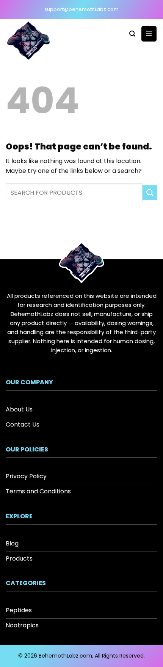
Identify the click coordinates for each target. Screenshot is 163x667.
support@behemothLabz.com (81, 9)
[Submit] (150, 192)
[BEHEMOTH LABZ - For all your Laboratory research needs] (35, 41)
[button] (132, 33)
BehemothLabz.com (65, 655)
